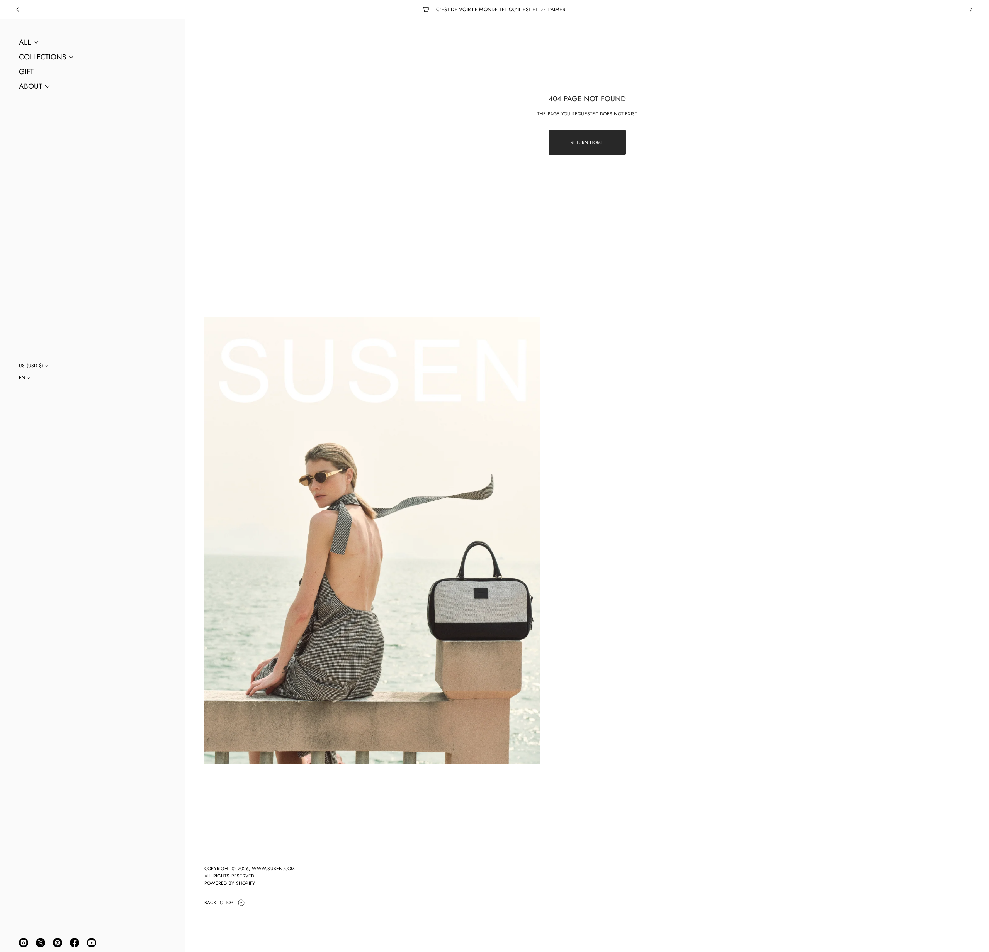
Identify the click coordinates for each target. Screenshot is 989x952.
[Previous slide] (17, 9)
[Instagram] (23, 942)
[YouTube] (91, 942)
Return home (587, 142)
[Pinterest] (57, 942)
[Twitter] (40, 942)
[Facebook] (74, 942)
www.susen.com (273, 868)
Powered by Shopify (229, 883)
